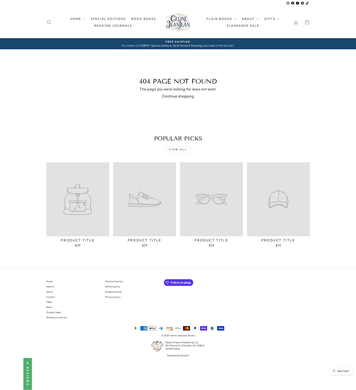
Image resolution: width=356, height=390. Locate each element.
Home (76, 19)
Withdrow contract (56, 317)
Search (50, 286)
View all (178, 149)
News (49, 307)
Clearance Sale (243, 25)
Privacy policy (112, 297)
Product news (53, 312)
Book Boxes (143, 19)
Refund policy (112, 286)
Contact (50, 297)
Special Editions (108, 19)
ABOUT (249, 19)
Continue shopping (178, 96)
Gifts (270, 19)
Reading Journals (113, 25)
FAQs (49, 302)
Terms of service (114, 281)
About (49, 291)
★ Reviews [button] (27, 374)
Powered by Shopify (178, 355)
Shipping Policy (113, 291)
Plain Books (220, 19)
